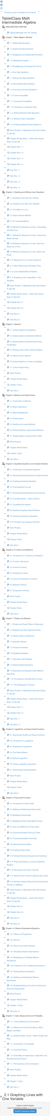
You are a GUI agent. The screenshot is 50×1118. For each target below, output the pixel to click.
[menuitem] (1, 5)
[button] (1, 2)
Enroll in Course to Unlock (25, 1111)
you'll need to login (35, 1108)
